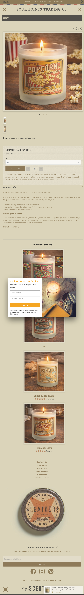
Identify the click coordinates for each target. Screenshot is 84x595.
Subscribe (25, 305)
